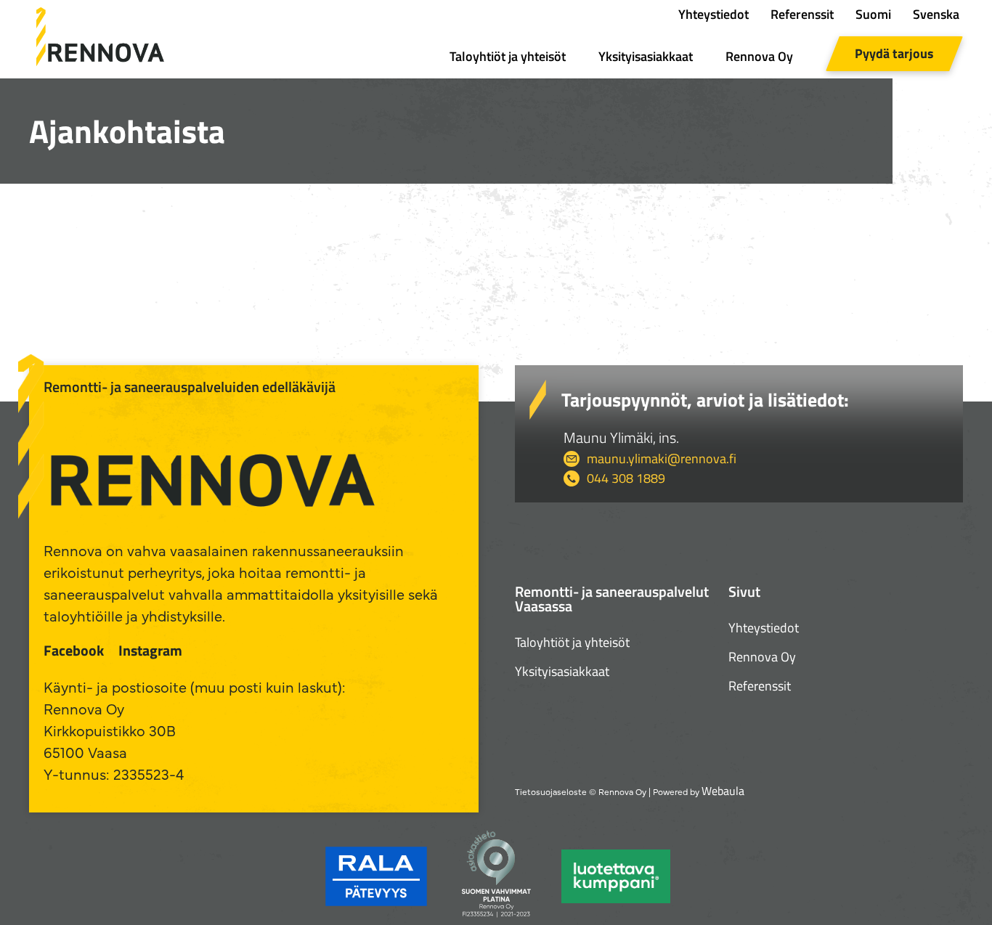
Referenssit (802, 14)
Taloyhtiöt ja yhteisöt (508, 56)
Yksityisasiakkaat (645, 56)
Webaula (723, 790)
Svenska (936, 14)
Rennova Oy (759, 56)
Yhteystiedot (713, 14)
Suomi (873, 14)
